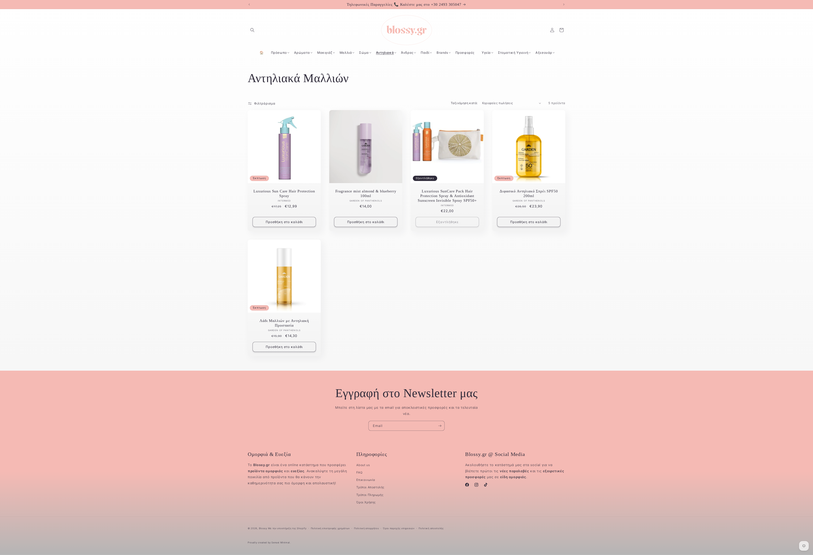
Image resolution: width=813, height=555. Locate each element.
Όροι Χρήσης (366, 502)
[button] (252, 30)
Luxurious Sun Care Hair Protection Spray (284, 193)
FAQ (359, 472)
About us (363, 465)
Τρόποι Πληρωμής (369, 495)
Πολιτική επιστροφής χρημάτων (330, 528)
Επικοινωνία (365, 480)
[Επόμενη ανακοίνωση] (563, 4)
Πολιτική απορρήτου (366, 528)
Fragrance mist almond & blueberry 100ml (365, 193)
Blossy (263, 528)
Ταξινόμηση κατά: (464, 103)
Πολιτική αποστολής (431, 528)
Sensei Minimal (280, 542)
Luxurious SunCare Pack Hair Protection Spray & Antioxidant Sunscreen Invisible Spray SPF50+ (447, 196)
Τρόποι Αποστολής (370, 487)
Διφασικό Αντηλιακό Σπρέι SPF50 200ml (529, 193)
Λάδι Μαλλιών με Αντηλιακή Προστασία (284, 323)
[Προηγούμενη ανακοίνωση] (249, 4)
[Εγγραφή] (439, 426)
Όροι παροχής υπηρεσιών (398, 528)
